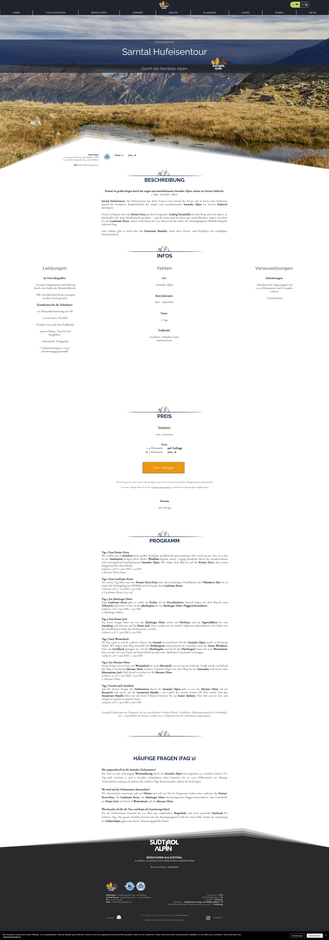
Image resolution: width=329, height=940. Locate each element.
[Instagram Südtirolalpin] (208, 918)
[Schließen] (325, 935)
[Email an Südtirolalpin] (118, 916)
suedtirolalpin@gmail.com (88, 165)
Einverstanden (315, 935)
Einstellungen (297, 935)
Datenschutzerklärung (12, 937)
